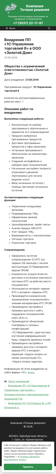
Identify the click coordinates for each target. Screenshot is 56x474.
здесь (31, 372)
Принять (28, 466)
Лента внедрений (18, 381)
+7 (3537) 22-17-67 (28, 23)
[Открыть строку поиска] (49, 28)
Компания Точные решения (34, 7)
